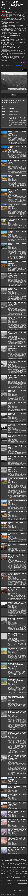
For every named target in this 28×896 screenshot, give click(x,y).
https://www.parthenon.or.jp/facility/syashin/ (12, 864)
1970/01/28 (11, 108)
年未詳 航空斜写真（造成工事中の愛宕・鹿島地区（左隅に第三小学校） (17, 821)
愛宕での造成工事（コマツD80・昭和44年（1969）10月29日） (17, 649)
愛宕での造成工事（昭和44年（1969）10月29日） (15, 634)
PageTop (25, 887)
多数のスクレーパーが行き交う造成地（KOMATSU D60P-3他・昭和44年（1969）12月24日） (17, 713)
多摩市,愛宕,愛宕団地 (14, 111)
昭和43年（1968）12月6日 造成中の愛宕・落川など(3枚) (17, 555)
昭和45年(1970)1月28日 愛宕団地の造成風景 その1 (17, 274)
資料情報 (11, 65)
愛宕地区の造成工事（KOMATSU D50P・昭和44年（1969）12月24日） (16, 698)
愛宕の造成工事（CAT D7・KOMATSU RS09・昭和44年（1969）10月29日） (15, 665)
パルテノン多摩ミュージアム (21, 890)
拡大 (14, 94)
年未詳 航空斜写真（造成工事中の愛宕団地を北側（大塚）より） (17, 848)
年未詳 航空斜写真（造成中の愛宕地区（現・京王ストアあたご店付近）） (17, 839)
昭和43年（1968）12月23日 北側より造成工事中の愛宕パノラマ (17, 603)
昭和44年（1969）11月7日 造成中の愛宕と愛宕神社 (17, 803)
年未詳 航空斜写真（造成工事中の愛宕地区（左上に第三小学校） (17, 830)
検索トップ (4, 65)
